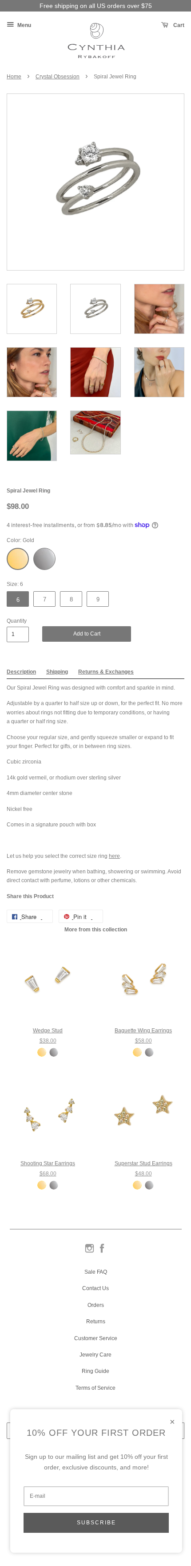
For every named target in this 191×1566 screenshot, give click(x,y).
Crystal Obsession (58, 77)
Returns (95, 1321)
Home (14, 77)
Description (21, 672)
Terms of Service (95, 1388)
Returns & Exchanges (106, 672)
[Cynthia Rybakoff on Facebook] (101, 1252)
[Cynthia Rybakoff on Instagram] (89, 1252)
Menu (23, 25)
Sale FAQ (95, 1272)
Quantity (17, 621)
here (114, 856)
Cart (178, 25)
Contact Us (95, 1288)
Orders (96, 1305)
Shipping (57, 672)
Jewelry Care (95, 1355)
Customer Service (95, 1338)
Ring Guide (95, 1371)
